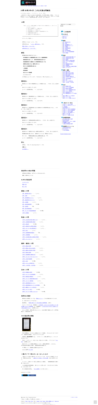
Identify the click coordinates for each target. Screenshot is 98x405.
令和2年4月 (42, 5)
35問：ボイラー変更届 (27, 280)
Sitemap (44, 401)
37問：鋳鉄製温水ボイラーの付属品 (31, 285)
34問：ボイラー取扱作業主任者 (30, 278)
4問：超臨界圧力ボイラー (68, 45)
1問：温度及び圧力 (27, 193)
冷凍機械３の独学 (66, 122)
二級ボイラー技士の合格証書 (69, 110)
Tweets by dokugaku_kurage (65, 133)
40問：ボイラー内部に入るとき (30, 291)
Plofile (26, 401)
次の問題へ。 (25, 149)
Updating (37, 401)
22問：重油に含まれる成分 (28, 248)
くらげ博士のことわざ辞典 (74, 397)
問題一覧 (24, 184)
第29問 (46, 5)
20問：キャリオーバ (27, 239)
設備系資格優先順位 (67, 127)
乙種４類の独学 (66, 120)
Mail (32, 401)
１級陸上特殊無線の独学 (68, 123)
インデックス (25, 182)
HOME (26, 5)
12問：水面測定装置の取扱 (28, 221)
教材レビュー (39, 298)
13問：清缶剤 (25, 224)
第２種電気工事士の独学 (68, 119)
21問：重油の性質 (26, 246)
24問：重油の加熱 (26, 252)
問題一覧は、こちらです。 (28, 46)
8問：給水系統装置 (27, 208)
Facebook (32, 375)
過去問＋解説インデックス (36, 5)
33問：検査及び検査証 (27, 276)
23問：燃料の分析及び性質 (28, 250)
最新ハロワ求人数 (66, 113)
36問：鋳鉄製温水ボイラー (28, 283)
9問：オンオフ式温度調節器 (29, 210)
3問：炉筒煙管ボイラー (28, 197)
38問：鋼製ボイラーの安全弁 (29, 287)
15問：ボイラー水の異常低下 (29, 228)
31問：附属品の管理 (27, 272)
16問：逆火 (25, 230)
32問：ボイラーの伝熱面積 (28, 274)
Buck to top (57, 401)
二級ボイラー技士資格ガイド (69, 112)
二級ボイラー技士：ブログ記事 (40, 358)
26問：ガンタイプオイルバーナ (30, 256)
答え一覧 (24, 186)
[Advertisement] (56, 2)
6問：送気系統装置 (27, 204)
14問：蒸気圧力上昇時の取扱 (29, 226)
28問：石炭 (25, 261)
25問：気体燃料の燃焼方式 (28, 254)
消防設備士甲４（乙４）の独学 (69, 121)
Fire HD (31, 349)
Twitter (29, 401)
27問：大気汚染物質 (27, 258)
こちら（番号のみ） (36, 44)
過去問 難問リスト (66, 107)
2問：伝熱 (24, 195)
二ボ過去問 (65, 106)
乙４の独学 (37, 368)
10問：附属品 (25, 212)
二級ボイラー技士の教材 (68, 111)
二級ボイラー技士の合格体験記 (69, 109)
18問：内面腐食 (26, 234)
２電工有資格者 (66, 130)
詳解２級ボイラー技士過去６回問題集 (38, 302)
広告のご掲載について (50, 401)
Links (41, 401)
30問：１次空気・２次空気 (28, 265)
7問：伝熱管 (25, 206)
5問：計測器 (25, 202)
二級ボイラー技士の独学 (68, 104)
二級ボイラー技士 (30, 5)
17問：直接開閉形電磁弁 (28, 232)
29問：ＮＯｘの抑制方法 (28, 263)
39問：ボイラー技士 (27, 289)
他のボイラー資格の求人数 (68, 115)
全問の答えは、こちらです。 (29, 48)
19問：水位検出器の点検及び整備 (30, 236)
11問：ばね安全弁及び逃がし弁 (30, 219)
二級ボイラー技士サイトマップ (69, 105)
